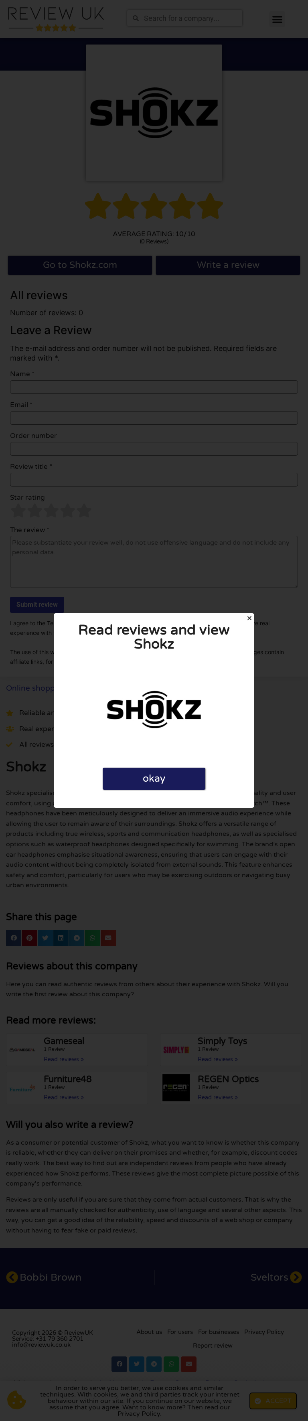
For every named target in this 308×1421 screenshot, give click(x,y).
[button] (249, 618)
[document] (154, 710)
